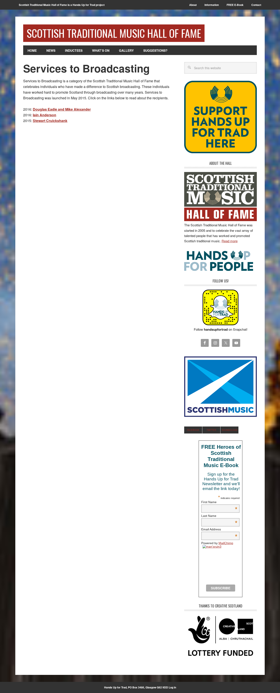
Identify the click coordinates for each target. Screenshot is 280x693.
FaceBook (193, 430)
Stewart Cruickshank (50, 120)
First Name (219, 502)
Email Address (219, 529)
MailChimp (226, 543)
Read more (230, 241)
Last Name (219, 516)
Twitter (211, 430)
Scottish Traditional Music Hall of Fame (114, 33)
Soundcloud (229, 430)
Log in (172, 687)
